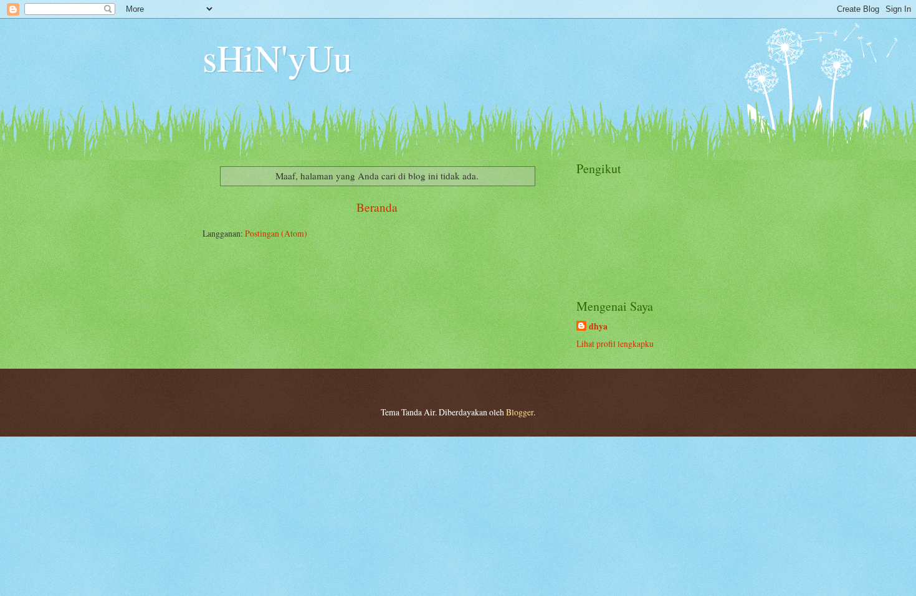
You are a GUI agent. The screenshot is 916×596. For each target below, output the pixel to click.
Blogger (519, 412)
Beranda (377, 207)
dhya (598, 327)
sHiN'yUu (277, 57)
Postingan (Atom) (276, 233)
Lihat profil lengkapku (615, 343)
